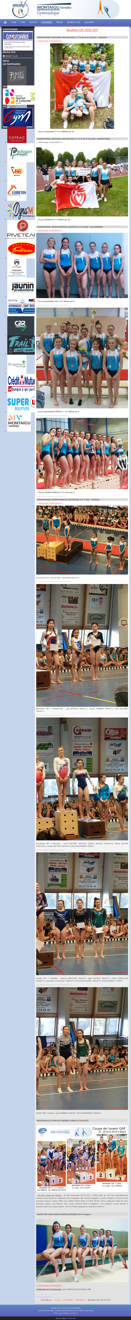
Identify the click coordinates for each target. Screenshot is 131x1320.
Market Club (11, 56)
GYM (23, 22)
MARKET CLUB (73, 22)
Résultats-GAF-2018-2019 (82, 30)
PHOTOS (33, 22)
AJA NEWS (89, 22)
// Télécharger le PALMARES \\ (49, 40)
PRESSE (59, 22)
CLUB (13, 22)
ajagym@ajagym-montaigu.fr (68, 1313)
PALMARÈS (47, 22)
